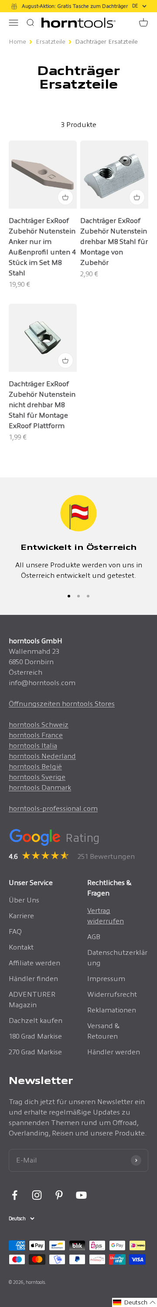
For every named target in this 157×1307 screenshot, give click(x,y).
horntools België (35, 766)
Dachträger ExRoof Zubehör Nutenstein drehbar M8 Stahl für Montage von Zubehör (114, 241)
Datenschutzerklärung (117, 958)
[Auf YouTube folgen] (81, 1195)
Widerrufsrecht (112, 994)
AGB (93, 936)
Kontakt (21, 947)
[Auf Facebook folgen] (14, 1195)
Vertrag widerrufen (105, 916)
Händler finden (33, 978)
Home (17, 41)
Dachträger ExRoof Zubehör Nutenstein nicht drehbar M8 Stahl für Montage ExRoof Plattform (42, 404)
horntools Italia (33, 745)
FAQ (15, 931)
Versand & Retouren (103, 1031)
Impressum (106, 978)
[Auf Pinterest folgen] (59, 1195)
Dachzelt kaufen (35, 1020)
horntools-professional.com (53, 808)
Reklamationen (111, 1010)
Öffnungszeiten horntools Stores (62, 703)
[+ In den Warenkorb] (65, 197)
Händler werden (113, 1052)
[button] (134, 1302)
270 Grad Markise (35, 1052)
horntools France (36, 735)
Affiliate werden (34, 963)
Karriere (21, 915)
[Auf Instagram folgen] (37, 1195)
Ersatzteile (50, 41)
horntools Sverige (37, 777)
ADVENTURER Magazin (32, 1000)
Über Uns (24, 900)
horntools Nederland (42, 756)
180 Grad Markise (35, 1036)
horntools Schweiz (38, 724)
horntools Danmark (40, 787)
